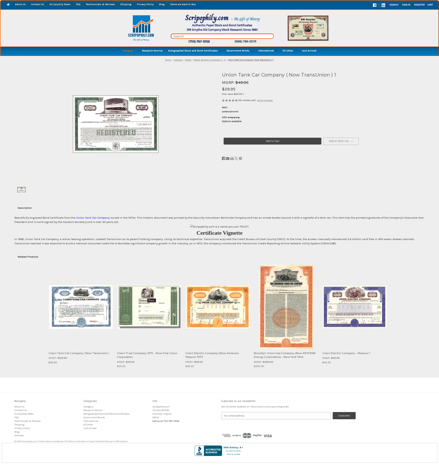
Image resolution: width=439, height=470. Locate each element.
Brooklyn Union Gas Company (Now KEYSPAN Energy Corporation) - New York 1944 (285, 355)
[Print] (232, 158)
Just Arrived (309, 50)
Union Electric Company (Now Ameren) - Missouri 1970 (213, 355)
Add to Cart (80, 309)
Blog (162, 4)
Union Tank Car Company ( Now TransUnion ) (79, 353)
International (266, 50)
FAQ (78, 4)
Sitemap (19, 435)
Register (419, 4)
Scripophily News (60, 4)
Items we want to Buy (183, 4)
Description (25, 207)
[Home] (8, 5)
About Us (20, 4)
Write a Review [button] (265, 100)
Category (128, 50)
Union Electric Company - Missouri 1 (346, 353)
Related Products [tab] (28, 256)
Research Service (152, 50)
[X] (379, 5)
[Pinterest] (240, 158)
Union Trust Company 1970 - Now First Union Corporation (147, 355)
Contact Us (37, 4)
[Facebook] (374, 5)
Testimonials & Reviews (100, 4)
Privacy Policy (145, 4)
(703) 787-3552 (199, 41)
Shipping (126, 4)
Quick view (80, 303)
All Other (288, 50)
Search (394, 4)
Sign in (406, 4)
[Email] (227, 158)
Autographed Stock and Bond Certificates (193, 50)
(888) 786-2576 (245, 41)
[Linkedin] (383, 5)
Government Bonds (238, 50)
